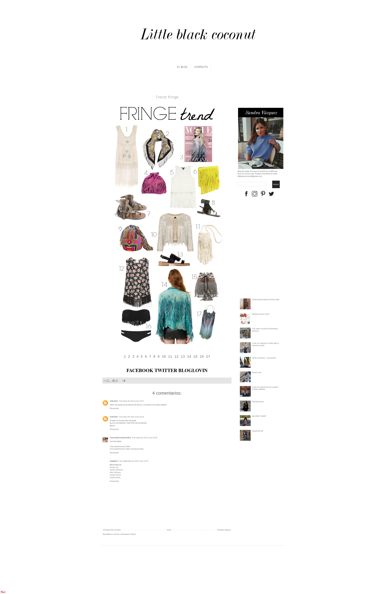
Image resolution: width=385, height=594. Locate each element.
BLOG (112, 423)
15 (195, 357)
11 (170, 357)
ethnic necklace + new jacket (264, 358)
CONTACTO (201, 67)
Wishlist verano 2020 (260, 314)
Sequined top (257, 431)
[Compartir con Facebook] (113, 380)
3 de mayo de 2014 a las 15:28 (144, 438)
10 (164, 357)
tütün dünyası (115, 472)
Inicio (169, 530)
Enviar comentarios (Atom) (125, 534)
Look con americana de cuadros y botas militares (265, 388)
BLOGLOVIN (193, 370)
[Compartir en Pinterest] (116, 380)
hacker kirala (115, 477)
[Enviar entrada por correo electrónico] (123, 380)
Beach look (256, 372)
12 (176, 357)
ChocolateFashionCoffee (120, 438)
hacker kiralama (116, 470)
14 (189, 357)
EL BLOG (182, 67)
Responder (114, 408)
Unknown (114, 401)
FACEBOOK (139, 370)
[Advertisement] (29, 575)
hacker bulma (115, 475)
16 (202, 357)
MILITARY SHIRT (259, 416)
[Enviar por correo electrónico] (105, 380)
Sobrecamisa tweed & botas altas (265, 300)
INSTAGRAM (141, 423)
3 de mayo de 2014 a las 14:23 (131, 417)
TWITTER (165, 370)
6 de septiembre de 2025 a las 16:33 (133, 461)
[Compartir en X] (110, 380)
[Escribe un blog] (107, 380)
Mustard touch (258, 402)
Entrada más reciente (112, 530)
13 (183, 357)
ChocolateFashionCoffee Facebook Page (127, 449)
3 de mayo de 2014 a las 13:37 (131, 401)
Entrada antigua (224, 530)
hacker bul (114, 467)
